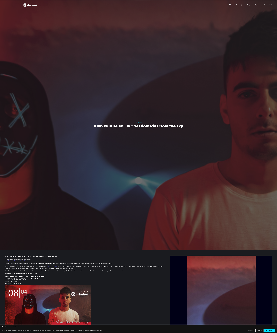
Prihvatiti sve (269, 330)
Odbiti (260, 330)
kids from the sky (52, 266)
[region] (138, 329)
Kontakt (269, 5)
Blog (255, 5)
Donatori (262, 5)
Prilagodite (250, 330)
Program (249, 5)
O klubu (231, 5)
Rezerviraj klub (240, 5)
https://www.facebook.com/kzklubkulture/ (17, 261)
